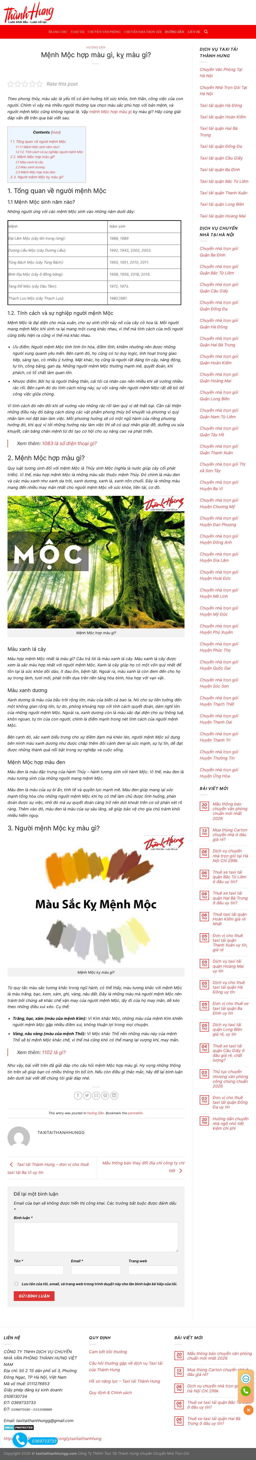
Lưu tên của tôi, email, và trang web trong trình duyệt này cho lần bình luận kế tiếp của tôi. (99, 1284)
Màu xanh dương (30, 167)
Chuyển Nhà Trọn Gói (143, 31)
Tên (18, 1261)
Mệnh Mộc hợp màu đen (35, 172)
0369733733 (44, 1441)
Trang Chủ (57, 31)
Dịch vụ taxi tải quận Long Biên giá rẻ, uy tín (227, 1029)
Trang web (137, 1261)
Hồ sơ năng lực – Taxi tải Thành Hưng (124, 1381)
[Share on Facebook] (78, 1096)
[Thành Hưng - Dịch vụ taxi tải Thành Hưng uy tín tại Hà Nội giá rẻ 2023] (29, 12)
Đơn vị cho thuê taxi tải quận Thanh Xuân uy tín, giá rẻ (230, 942)
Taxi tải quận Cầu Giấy (222, 158)
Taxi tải (77, 31)
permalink (135, 1113)
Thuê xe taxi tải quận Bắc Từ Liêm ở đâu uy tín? (229, 877)
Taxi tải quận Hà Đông (221, 105)
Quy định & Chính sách (110, 1392)
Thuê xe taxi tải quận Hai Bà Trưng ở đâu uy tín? (230, 898)
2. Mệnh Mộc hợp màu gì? (32, 157)
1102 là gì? (54, 1052)
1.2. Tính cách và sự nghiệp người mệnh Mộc (49, 152)
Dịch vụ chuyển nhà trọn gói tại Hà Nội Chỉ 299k (230, 856)
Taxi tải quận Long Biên (222, 204)
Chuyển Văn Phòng (104, 31)
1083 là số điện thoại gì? (69, 443)
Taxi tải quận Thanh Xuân (224, 192)
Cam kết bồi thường (108, 1351)
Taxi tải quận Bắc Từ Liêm (224, 181)
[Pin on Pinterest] (105, 1096)
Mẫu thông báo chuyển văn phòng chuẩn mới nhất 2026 (230, 811)
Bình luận (23, 1218)
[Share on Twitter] (87, 1096)
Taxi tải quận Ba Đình (220, 169)
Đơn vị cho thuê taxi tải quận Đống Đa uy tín (230, 1102)
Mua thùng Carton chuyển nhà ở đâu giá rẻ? (230, 835)
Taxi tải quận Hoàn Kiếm (223, 116)
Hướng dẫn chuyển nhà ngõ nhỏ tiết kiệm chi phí (230, 1123)
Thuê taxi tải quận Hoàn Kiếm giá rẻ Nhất (230, 919)
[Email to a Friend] (96, 1096)
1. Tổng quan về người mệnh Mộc (38, 142)
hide (55, 132)
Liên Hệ (194, 31)
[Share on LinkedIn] (114, 1096)
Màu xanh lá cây (29, 162)
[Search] (206, 31)
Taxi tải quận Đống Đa (221, 146)
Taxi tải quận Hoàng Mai (223, 215)
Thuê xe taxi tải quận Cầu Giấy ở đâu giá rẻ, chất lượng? (228, 1053)
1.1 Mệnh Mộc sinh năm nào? (38, 147)
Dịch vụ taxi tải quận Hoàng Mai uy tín (228, 966)
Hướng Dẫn (174, 31)
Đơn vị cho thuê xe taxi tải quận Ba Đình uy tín (230, 1008)
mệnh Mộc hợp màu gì (111, 111)
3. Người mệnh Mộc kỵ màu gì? (37, 177)
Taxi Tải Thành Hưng (121, 1453)
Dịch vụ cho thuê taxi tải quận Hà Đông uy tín (229, 987)
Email (77, 1261)
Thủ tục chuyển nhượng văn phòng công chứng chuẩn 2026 (230, 1079)
